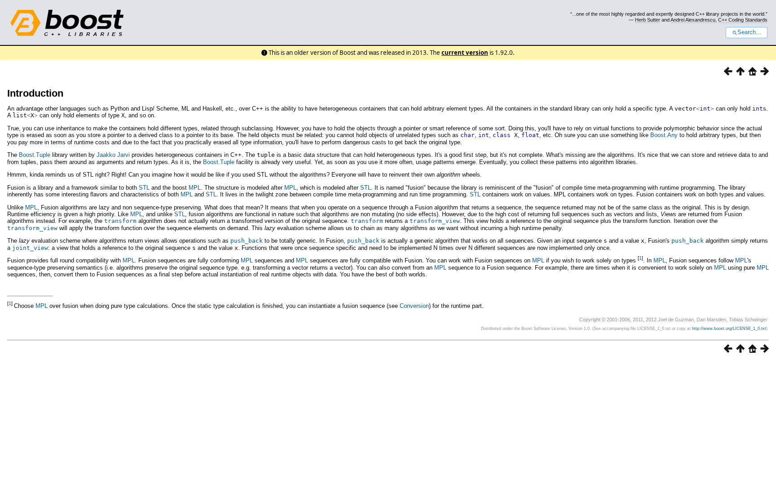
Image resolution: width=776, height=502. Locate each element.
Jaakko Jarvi (113, 154)
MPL (195, 187)
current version (464, 53)
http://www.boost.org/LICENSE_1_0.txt (729, 328)
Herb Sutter (647, 19)
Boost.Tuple (34, 154)
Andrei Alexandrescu (692, 19)
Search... (749, 32)
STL (144, 187)
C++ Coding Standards (742, 19)
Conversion (414, 305)
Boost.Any (664, 135)
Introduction (35, 93)
